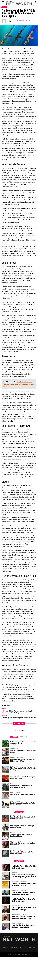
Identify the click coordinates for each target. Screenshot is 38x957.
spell (34, 329)
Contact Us (32, 947)
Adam (10, 21)
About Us (5, 947)
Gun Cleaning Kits (16, 85)
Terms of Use (13, 947)
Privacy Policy (22, 947)
